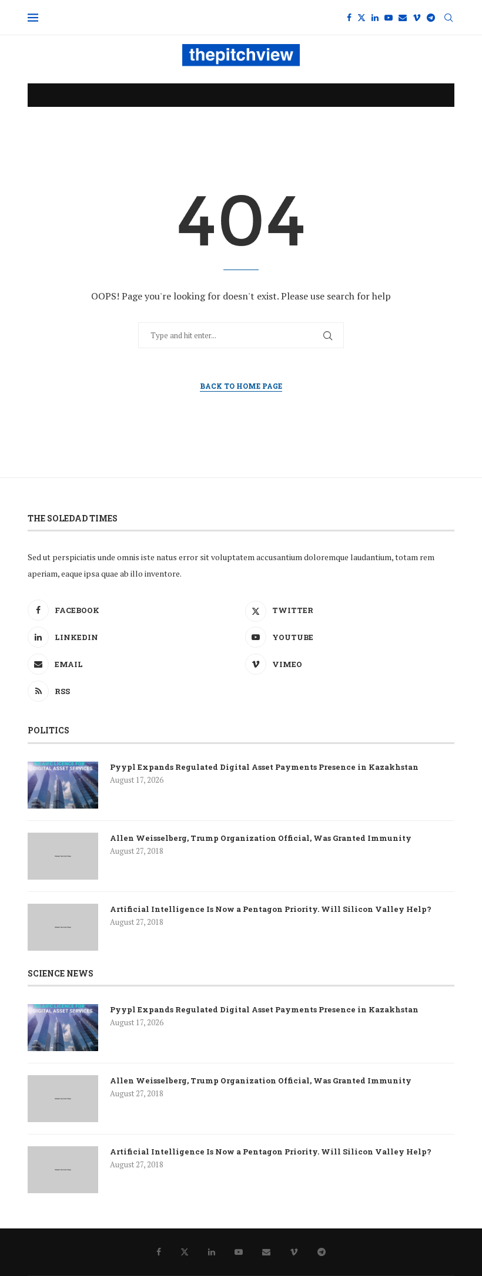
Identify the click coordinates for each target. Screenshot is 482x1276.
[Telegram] (431, 18)
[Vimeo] (417, 18)
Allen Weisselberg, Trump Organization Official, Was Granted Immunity (260, 838)
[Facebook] (349, 18)
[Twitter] (361, 18)
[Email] (403, 18)
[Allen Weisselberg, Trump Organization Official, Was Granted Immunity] (63, 856)
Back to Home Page (241, 385)
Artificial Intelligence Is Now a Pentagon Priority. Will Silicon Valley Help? (270, 909)
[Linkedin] (375, 18)
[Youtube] (388, 18)
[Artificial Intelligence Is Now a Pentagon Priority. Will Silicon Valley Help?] (63, 927)
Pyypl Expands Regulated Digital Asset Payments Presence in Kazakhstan (264, 767)
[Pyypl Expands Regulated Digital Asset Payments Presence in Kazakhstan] (63, 785)
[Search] (448, 18)
